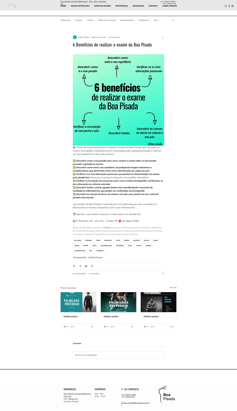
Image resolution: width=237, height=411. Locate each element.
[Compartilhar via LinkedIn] (86, 266)
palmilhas (148, 246)
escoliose (146, 240)
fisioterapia (88, 240)
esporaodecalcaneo (106, 246)
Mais (156, 20)
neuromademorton (79, 251)
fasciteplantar (120, 246)
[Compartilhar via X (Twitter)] (80, 266)
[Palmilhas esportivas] (118, 302)
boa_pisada (77, 240)
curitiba (98, 240)
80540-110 (73, 399)
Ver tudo (173, 287)
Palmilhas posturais (71, 316)
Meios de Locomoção (107, 20)
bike (90, 251)
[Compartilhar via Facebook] (74, 266)
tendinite (85, 246)
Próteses (78, 20)
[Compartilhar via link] (92, 266)
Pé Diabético (144, 20)
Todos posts (65, 20)
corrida (118, 240)
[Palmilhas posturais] (78, 302)
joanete (156, 240)
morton (130, 246)
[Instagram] (232, 6)
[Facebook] (229, 6)
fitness (94, 246)
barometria (136, 240)
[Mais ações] (162, 37)
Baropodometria (127, 20)
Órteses (90, 20)
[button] (173, 20)
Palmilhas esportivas (111, 316)
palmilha (126, 240)
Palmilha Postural (95, 257)
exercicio (139, 246)
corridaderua (100, 251)
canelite (76, 246)
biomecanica (108, 240)
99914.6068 (131, 395)
